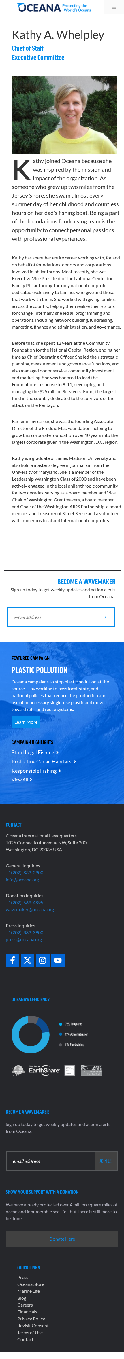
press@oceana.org (24, 939)
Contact (25, 1339)
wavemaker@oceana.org (30, 909)
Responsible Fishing (34, 770)
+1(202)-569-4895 (24, 902)
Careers (25, 1304)
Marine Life (28, 1291)
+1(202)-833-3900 (24, 872)
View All (20, 779)
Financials (27, 1311)
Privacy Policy (31, 1318)
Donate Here (62, 1239)
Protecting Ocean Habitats (42, 761)
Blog (21, 1298)
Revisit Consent (33, 1325)
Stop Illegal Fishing (33, 752)
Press (22, 1277)
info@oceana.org (22, 879)
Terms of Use (30, 1332)
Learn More (25, 722)
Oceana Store (30, 1284)
